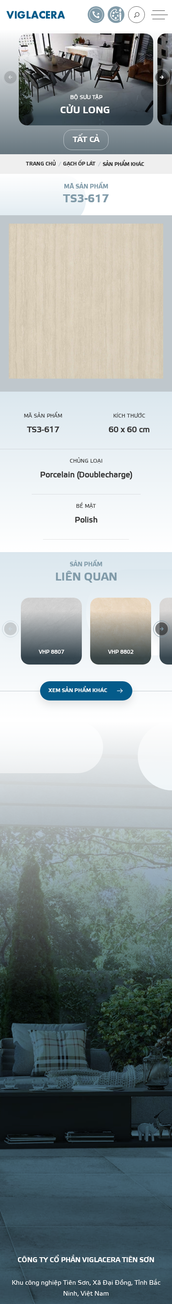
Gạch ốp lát (79, 164)
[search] (136, 14)
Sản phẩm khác (123, 164)
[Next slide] (161, 77)
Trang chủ (41, 164)
